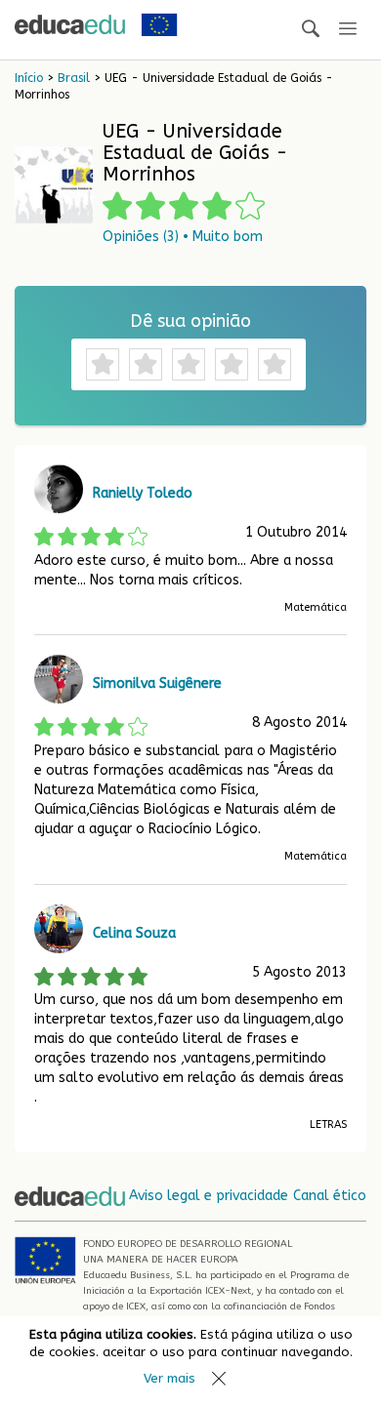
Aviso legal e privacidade (208, 1195)
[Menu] (347, 30)
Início (29, 78)
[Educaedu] (70, 24)
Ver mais (169, 1378)
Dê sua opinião (190, 321)
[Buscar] (310, 30)
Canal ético (329, 1195)
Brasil (74, 78)
